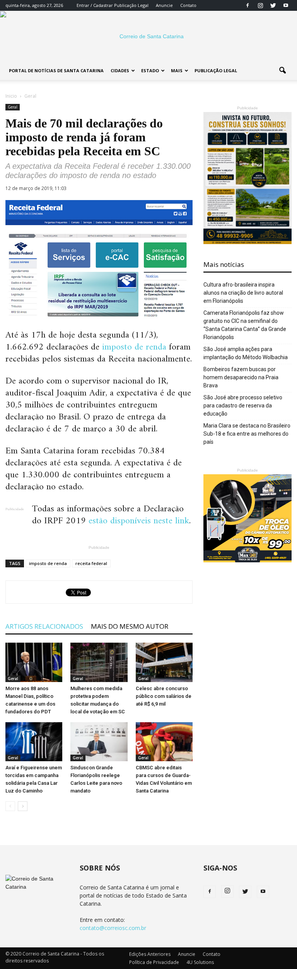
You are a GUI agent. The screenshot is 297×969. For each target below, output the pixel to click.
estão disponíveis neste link (139, 521)
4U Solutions (200, 962)
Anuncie (164, 5)
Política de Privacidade (154, 962)
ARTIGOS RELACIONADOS (44, 626)
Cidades (120, 70)
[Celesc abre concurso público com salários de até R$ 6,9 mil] (164, 662)
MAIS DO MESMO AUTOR (129, 626)
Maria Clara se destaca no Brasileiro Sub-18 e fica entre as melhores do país (246, 434)
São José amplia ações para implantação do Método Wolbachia (245, 353)
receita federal (91, 563)
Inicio (11, 96)
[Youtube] (286, 5)
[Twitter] (273, 5)
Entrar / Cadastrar (95, 5)
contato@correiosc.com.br (113, 928)
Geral (12, 107)
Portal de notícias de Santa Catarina (56, 70)
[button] (282, 70)
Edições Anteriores (150, 954)
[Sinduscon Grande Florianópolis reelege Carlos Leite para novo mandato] (98, 741)
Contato (188, 5)
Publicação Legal (130, 5)
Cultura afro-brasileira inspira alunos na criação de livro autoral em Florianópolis (243, 293)
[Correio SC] (148, 36)
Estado (150, 70)
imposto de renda (134, 347)
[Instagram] (260, 5)
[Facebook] (247, 5)
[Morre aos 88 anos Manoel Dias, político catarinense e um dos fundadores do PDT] (33, 662)
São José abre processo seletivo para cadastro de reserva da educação (242, 405)
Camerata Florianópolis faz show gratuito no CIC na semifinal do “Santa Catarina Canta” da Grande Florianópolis (244, 325)
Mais (177, 70)
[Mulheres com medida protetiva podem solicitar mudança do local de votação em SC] (98, 662)
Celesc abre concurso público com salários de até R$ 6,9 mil (163, 696)
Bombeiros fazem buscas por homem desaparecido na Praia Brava (240, 377)
